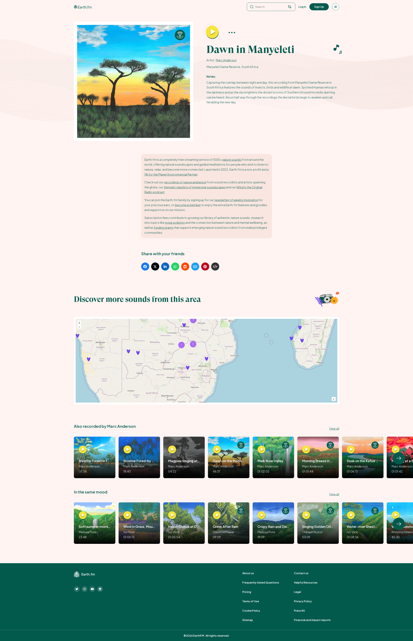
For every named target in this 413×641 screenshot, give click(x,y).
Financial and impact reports (316, 620)
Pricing (250, 592)
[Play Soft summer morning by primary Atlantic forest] (83, 515)
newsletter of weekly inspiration (236, 200)
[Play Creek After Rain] (217, 515)
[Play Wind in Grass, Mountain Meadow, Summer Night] (127, 515)
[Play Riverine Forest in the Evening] (83, 450)
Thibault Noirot (312, 532)
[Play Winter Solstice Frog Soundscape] (396, 515)
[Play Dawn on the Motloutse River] (217, 450)
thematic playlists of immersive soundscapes (195, 187)
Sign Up (319, 6)
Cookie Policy (254, 611)
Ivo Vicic (129, 532)
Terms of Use (254, 601)
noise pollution (175, 222)
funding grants (163, 227)
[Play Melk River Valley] (261, 450)
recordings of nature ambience (185, 182)
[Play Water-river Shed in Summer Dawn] (351, 515)
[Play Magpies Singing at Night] (172, 450)
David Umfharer (223, 532)
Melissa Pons (87, 532)
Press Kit (303, 611)
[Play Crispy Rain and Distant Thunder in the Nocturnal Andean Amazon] (261, 515)
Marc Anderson (226, 60)
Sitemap (251, 620)
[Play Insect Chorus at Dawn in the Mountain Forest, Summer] (172, 515)
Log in (302, 6)
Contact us (305, 573)
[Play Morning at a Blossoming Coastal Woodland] (396, 450)
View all (334, 428)
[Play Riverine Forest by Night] (127, 450)
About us (251, 573)
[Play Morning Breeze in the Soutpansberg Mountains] (306, 450)
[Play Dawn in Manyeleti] (212, 32)
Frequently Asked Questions (264, 583)
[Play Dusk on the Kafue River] (351, 450)
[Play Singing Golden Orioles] (306, 515)
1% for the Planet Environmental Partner (170, 174)
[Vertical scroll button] (399, 458)
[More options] (232, 32)
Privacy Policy (306, 601)
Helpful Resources (309, 583)
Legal (301, 592)
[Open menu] (335, 6)
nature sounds (231, 159)
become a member (188, 205)
